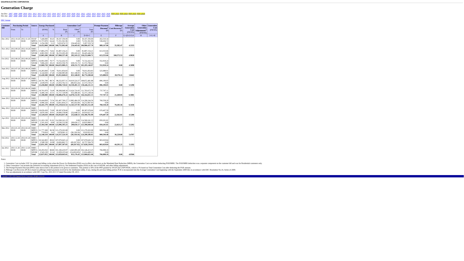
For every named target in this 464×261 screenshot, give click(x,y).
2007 (11, 14)
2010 (25, 14)
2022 (83, 14)
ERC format (5, 20)
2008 (15, 14)
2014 (44, 14)
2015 (49, 14)
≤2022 (88, 14)
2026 (108, 14)
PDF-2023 (115, 14)
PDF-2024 (124, 14)
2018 (64, 14)
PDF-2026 (141, 14)
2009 (20, 14)
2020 (73, 14)
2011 (30, 14)
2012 (35, 14)
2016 (54, 14)
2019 (68, 14)
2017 (59, 14)
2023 (94, 14)
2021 (78, 14)
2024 (99, 14)
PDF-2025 (132, 14)
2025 (103, 14)
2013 (39, 14)
